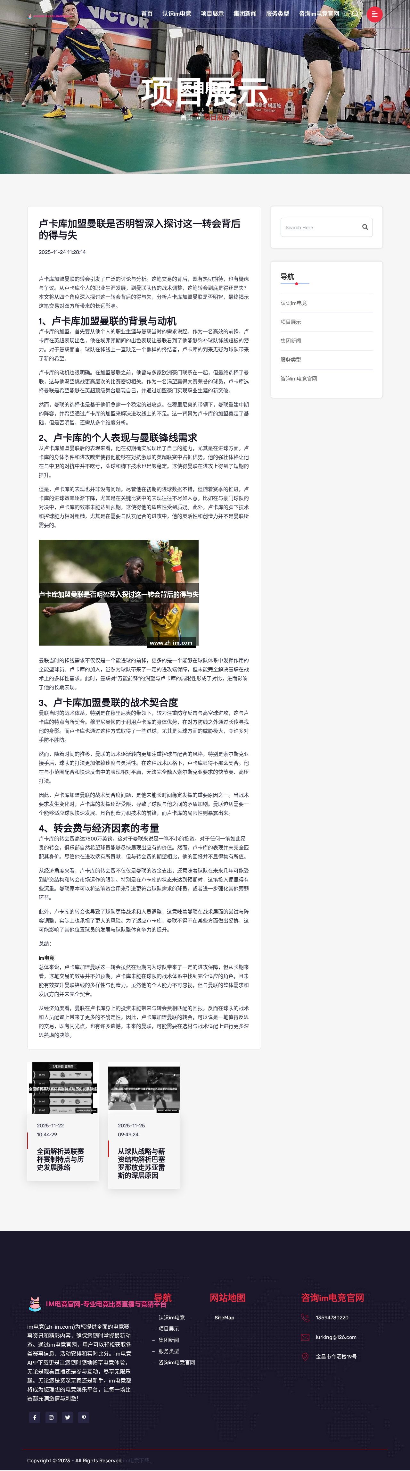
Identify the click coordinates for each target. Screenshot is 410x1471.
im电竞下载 (136, 1461)
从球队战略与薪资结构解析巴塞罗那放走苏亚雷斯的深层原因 (141, 1164)
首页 (147, 14)
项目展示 (212, 14)
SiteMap (224, 1318)
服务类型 (277, 14)
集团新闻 (245, 14)
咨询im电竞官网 (319, 14)
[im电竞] (56, 16)
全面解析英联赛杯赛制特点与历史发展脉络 (60, 1160)
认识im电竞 (176, 14)
